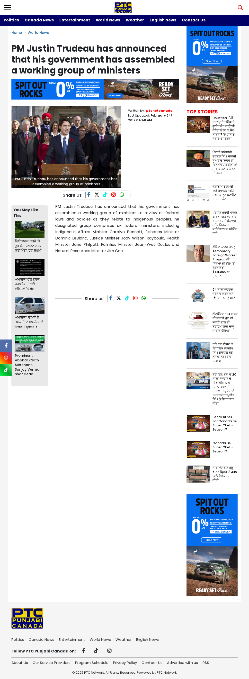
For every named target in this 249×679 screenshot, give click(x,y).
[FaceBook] (90, 195)
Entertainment (74, 20)
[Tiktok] (97, 651)
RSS (206, 662)
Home (16, 32)
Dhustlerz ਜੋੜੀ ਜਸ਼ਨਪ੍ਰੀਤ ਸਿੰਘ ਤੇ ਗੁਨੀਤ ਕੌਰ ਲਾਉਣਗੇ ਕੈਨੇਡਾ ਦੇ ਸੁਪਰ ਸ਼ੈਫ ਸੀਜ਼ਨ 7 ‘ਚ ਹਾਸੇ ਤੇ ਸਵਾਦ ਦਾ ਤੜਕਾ (224, 128)
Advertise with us (182, 662)
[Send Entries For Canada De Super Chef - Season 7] (198, 423)
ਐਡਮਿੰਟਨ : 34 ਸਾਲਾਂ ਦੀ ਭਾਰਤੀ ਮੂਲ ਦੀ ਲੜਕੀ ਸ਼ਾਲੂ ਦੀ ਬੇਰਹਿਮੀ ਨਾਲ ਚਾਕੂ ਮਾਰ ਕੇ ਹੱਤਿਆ (225, 322)
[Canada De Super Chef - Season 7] (198, 449)
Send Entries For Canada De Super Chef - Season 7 (225, 423)
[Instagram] (110, 651)
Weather (135, 20)
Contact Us (193, 20)
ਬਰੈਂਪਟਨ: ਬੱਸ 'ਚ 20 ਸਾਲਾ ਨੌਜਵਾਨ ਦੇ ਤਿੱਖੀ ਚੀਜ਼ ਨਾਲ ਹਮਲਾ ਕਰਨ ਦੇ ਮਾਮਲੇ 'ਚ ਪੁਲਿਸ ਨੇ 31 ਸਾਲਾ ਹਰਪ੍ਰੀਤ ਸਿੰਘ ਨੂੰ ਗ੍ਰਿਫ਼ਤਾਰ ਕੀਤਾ (224, 389)
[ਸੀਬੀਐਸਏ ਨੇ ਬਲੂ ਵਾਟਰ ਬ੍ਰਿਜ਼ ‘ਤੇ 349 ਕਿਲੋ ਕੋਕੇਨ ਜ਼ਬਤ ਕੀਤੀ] (198, 474)
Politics (11, 20)
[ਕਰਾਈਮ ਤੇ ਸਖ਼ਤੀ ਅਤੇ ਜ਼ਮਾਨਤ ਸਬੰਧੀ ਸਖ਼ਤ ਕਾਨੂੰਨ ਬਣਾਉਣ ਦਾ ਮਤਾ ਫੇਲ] (198, 192)
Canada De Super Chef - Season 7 (223, 447)
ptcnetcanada (159, 110)
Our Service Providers (52, 662)
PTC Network (167, 672)
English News (163, 20)
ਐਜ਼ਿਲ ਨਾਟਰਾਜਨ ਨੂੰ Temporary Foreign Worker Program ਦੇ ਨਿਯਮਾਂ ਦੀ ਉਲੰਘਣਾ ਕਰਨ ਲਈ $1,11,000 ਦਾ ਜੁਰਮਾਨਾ (225, 261)
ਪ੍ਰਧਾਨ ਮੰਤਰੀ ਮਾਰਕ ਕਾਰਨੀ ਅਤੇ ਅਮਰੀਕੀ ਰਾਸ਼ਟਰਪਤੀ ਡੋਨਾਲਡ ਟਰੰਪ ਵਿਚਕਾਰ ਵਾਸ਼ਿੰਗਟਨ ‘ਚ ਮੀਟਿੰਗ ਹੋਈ (225, 223)
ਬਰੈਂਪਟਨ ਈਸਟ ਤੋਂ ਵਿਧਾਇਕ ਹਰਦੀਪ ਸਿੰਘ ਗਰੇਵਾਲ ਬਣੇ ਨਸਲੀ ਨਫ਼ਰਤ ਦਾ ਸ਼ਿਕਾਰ (223, 352)
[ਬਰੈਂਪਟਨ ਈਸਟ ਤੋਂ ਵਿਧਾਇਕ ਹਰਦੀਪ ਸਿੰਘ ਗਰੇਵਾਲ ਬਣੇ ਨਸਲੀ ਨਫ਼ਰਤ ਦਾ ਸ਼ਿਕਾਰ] (198, 350)
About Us (19, 662)
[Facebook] (84, 651)
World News (108, 20)
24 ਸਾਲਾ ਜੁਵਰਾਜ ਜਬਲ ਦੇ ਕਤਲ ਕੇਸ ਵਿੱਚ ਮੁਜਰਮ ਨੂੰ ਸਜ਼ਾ (224, 293)
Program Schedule (91, 662)
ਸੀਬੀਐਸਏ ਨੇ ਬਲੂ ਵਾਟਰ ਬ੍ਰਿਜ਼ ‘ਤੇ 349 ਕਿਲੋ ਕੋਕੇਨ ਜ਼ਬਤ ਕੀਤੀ (225, 473)
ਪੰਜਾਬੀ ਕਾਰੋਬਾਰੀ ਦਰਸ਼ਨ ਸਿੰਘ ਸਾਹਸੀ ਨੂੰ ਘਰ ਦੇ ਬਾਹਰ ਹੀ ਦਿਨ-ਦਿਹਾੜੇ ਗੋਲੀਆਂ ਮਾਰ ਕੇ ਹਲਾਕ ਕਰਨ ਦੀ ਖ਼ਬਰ (225, 162)
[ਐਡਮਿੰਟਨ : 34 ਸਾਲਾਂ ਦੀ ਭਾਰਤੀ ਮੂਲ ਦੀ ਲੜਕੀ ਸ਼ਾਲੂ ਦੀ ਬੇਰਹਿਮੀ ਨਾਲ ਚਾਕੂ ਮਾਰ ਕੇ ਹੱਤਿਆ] (198, 320)
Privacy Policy (125, 662)
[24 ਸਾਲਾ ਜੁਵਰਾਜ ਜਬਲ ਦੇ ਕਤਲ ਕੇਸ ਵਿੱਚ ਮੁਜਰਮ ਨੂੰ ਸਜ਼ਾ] (198, 296)
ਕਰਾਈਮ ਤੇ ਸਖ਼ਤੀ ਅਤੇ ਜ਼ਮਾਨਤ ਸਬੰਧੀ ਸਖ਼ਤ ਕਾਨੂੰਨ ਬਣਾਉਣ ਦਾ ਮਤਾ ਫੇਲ (224, 192)
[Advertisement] (143, 270)
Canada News (39, 20)
